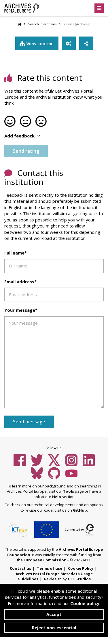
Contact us (20, 568)
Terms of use (49, 568)
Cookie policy (84, 603)
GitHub (80, 510)
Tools (68, 491)
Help (56, 496)
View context (40, 43)
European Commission (45, 560)
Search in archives (42, 24)
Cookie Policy (80, 568)
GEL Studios (79, 578)
